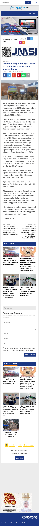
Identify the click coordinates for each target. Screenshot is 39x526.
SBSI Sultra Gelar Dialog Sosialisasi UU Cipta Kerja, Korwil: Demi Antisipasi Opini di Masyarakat (10, 229)
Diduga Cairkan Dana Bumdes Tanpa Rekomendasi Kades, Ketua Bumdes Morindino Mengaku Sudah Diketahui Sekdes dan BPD (28, 264)
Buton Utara (12, 71)
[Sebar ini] (5, 75)
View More (19, 458)
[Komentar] (28, 75)
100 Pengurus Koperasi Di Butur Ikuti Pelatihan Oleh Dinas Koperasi (10, 380)
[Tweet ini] (9, 75)
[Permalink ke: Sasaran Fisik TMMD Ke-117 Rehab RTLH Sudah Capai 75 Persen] (11, 425)
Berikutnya (28, 445)
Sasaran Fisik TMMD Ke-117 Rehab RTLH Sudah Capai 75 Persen (10, 435)
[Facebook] (28, 39)
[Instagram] (20, 42)
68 (20, 445)
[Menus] (37, 2)
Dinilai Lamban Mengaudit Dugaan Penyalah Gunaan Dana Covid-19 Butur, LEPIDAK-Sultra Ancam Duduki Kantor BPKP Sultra (28, 231)
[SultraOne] (19, 8)
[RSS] (23, 42)
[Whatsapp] (23, 75)
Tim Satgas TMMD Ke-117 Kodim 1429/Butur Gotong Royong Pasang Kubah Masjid (27, 292)
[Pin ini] (19, 75)
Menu (33, 14)
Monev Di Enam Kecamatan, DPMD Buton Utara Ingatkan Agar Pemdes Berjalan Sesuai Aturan (10, 410)
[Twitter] (31, 39)
